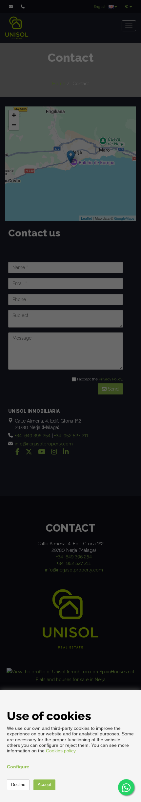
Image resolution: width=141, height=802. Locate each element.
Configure (18, 766)
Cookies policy (61, 750)
